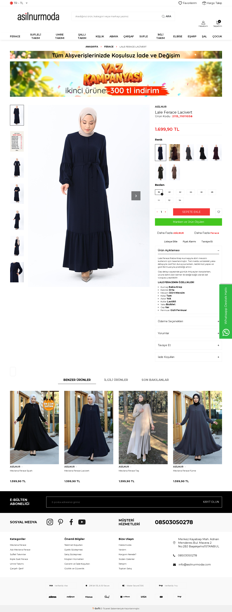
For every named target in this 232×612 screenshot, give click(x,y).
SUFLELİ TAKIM (35, 36)
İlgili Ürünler (116, 380)
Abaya (113, 36)
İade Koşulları (166, 357)
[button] (135, 195)
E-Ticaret (105, 608)
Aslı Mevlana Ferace (20, 549)
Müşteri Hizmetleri (74, 559)
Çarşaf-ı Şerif (16, 568)
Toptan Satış (125, 568)
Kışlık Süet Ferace (19, 559)
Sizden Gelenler (127, 559)
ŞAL (204, 36)
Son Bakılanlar (155, 380)
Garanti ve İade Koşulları (77, 563)
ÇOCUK (217, 36)
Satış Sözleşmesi (72, 554)
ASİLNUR (161, 106)
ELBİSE (177, 36)
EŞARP (192, 36)
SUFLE (143, 36)
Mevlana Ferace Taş (129, 470)
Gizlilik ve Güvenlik (74, 568)
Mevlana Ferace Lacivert (76, 470)
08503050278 (174, 522)
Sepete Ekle (191, 212)
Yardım (122, 549)
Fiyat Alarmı (189, 241)
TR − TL (18, 3)
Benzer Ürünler (77, 380)
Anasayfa (92, 46)
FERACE (15, 36)
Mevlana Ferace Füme (184, 470)
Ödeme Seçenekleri (170, 321)
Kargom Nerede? (127, 554)
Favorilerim (190, 3)
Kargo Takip (214, 3)
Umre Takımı (17, 563)
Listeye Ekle (170, 241)
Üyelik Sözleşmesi (73, 549)
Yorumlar (163, 333)
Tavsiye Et (207, 241)
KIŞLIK (100, 36)
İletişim (123, 563)
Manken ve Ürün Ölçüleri (188, 222)
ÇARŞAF (128, 36)
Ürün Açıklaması (169, 250)
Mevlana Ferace (18, 545)
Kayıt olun (211, 502)
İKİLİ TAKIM (160, 36)
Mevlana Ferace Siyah (21, 470)
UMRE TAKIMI (59, 36)
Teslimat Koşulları (73, 545)
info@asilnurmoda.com (195, 564)
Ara (168, 16)
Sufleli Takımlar (18, 554)
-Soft (96, 608)
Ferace (108, 46)
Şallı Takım (82, 36)
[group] (89, 196)
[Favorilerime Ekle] (55, 395)
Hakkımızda (125, 545)
